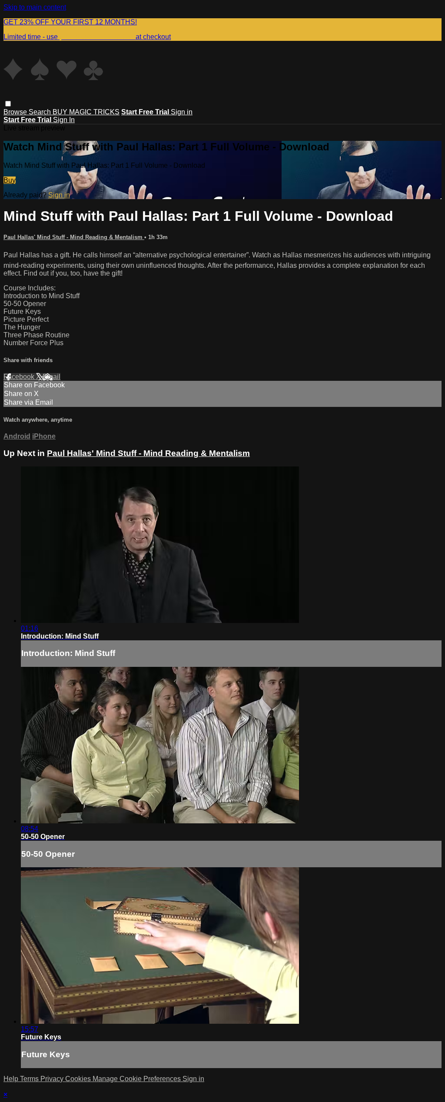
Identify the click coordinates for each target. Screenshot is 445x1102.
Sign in (182, 112)
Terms (30, 1078)
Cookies (79, 1078)
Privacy (52, 1078)
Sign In (64, 119)
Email (51, 376)
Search (41, 112)
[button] (8, 104)
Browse (16, 112)
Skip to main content (34, 7)
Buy (9, 180)
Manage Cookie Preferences (138, 1078)
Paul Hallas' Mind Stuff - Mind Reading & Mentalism (73, 237)
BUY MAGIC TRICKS (86, 112)
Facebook (19, 376)
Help (11, 1078)
